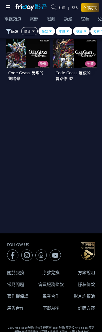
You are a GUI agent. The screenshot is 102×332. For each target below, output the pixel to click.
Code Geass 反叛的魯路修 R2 (73, 75)
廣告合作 (15, 308)
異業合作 (51, 296)
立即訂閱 (90, 7)
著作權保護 (17, 296)
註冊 (62, 8)
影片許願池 (84, 296)
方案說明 (86, 272)
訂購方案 (86, 308)
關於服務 (15, 272)
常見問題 (15, 284)
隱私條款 (86, 284)
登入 (75, 8)
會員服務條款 (51, 284)
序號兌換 (51, 272)
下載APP (51, 308)
